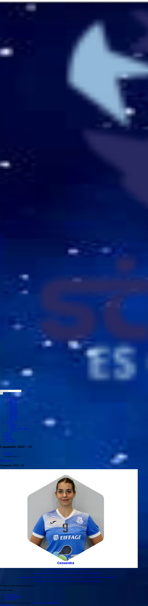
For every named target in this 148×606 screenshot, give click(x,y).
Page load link (5, 605)
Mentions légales (54, 603)
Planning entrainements (13, 597)
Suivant (10, 460)
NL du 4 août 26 (11, 599)
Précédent (3, 460)
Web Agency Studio (39, 603)
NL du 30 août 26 (11, 595)
